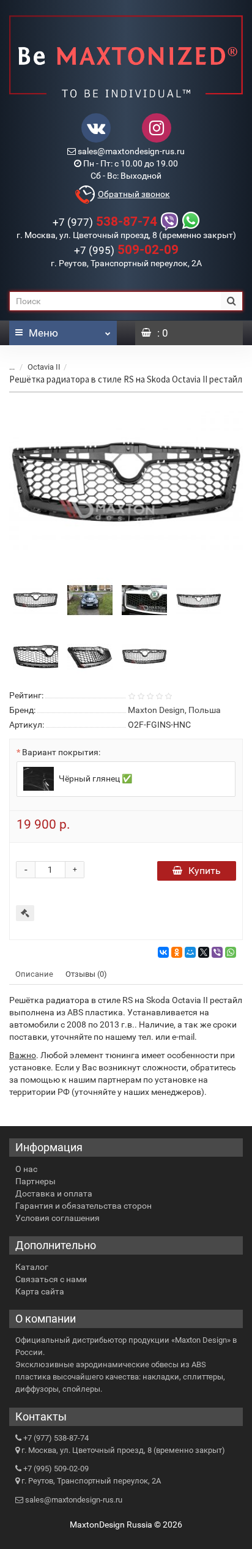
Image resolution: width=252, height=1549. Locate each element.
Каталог (31, 1267)
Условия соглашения (57, 1218)
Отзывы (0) (86, 974)
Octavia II (44, 366)
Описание (34, 974)
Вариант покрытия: (61, 752)
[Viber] (217, 952)
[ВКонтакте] (163, 952)
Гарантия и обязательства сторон (83, 1206)
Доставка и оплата (53, 1193)
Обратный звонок (134, 194)
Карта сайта (39, 1291)
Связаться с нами (51, 1279)
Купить (204, 870)
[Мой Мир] (190, 952)
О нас (26, 1169)
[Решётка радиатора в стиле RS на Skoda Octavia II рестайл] (126, 482)
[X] (203, 952)
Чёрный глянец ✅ (94, 778)
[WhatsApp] (230, 952)
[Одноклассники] (176, 952)
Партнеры (35, 1181)
